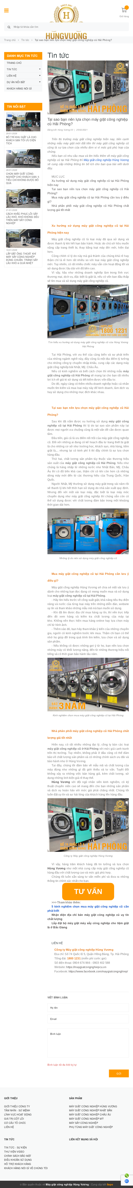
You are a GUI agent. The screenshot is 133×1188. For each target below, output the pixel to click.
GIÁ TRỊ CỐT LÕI (14, 1118)
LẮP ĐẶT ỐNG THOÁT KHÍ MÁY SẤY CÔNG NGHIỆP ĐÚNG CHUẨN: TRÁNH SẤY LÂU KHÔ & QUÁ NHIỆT (22, 258)
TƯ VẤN (88, 891)
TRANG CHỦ (14, 63)
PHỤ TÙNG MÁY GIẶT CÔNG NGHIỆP (91, 1127)
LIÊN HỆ (11, 75)
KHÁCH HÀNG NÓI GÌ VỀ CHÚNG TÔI (26, 1168)
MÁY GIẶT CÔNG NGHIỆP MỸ (86, 1118)
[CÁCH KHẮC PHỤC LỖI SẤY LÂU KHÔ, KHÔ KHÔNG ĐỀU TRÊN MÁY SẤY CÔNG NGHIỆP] (23, 198)
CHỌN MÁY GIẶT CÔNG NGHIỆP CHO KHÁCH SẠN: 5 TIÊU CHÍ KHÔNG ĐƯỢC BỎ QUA (22, 178)
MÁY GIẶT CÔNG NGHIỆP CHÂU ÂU (90, 1114)
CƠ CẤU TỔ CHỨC (15, 1123)
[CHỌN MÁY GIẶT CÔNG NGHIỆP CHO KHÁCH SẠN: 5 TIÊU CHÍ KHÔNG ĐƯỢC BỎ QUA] (23, 158)
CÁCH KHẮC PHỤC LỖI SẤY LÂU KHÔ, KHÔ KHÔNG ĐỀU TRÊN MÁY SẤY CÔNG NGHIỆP (22, 218)
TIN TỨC (12, 69)
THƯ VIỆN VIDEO (14, 1151)
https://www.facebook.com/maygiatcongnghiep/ (98, 971)
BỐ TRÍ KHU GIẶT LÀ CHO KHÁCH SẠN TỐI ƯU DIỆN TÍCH (21, 140)
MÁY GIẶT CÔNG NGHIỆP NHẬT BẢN (90, 1110)
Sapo (110, 1184)
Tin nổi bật (16, 106)
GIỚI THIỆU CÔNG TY (17, 1106)
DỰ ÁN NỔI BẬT (16, 82)
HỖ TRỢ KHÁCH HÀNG (17, 1164)
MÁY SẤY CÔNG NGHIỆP (83, 1123)
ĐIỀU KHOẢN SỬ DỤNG (18, 1159)
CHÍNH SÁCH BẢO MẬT (17, 1155)
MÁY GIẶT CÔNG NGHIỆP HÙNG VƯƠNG (93, 1106)
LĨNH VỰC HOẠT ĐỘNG (18, 1114)
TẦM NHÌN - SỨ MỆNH (17, 1110)
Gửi (119, 1073)
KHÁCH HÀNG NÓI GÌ (19, 88)
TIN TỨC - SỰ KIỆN (15, 1147)
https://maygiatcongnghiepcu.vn (86, 967)
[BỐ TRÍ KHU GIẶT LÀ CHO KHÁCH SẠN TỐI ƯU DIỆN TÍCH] (23, 121)
